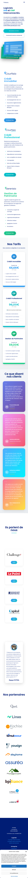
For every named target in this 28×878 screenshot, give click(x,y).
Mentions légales (14, 876)
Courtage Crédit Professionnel (14, 841)
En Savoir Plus (10, 120)
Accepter (14, 866)
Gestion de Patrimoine (14, 843)
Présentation (14, 848)
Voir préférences (14, 873)
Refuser (14, 869)
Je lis (14, 562)
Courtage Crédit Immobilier (14, 839)
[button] (26, 851)
